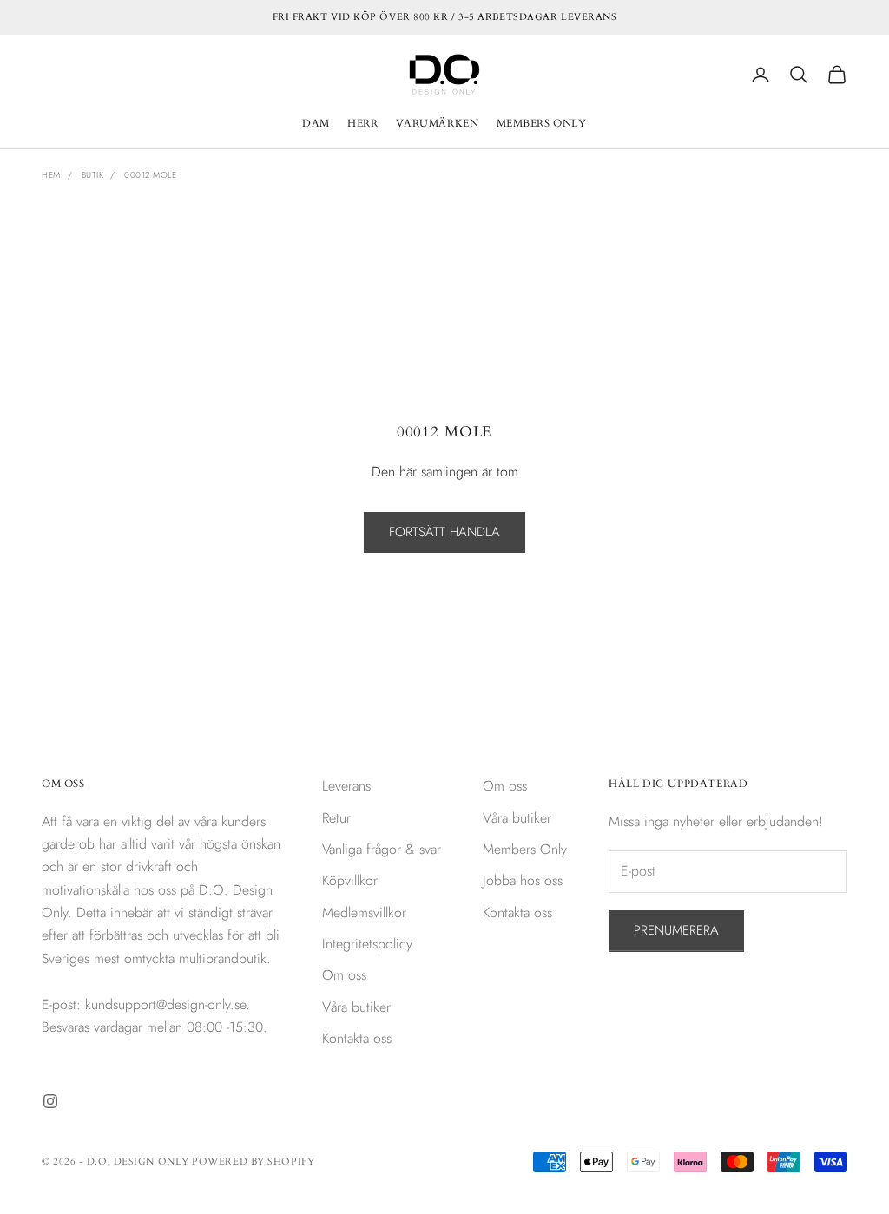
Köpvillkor (350, 880)
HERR (362, 123)
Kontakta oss (357, 1038)
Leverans (346, 786)
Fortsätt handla (444, 531)
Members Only (525, 849)
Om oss (344, 975)
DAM (316, 123)
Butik (93, 174)
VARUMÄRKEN (437, 123)
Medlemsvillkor (364, 912)
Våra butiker (356, 1007)
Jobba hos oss (523, 880)
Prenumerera (676, 930)
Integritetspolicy (367, 944)
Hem (51, 174)
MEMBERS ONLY (542, 123)
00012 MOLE (150, 174)
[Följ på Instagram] (50, 1101)
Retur (336, 818)
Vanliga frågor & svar (381, 849)
